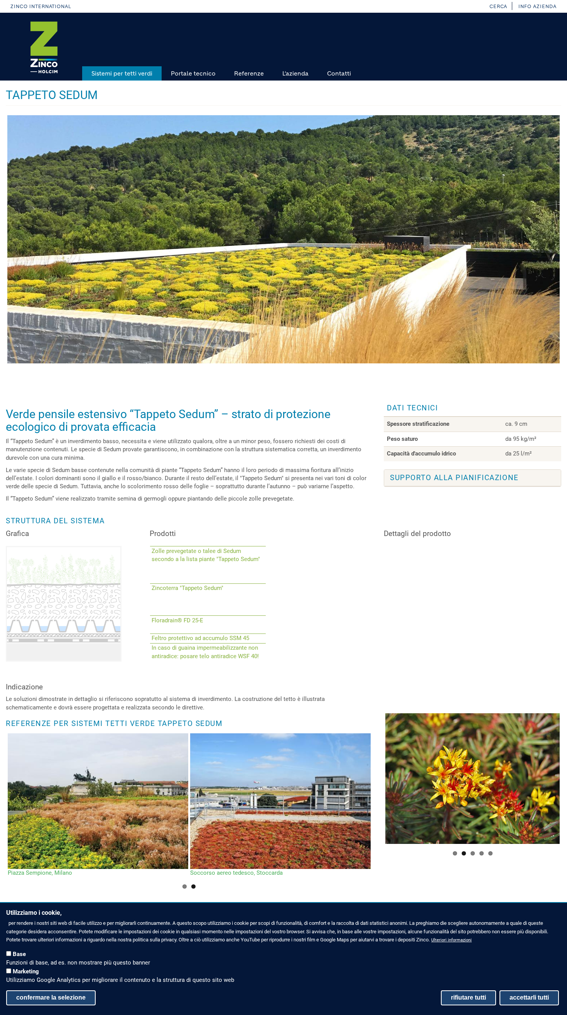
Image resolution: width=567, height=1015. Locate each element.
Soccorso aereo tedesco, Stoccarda (236, 872)
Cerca (498, 6)
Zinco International (40, 6)
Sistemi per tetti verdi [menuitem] (121, 73)
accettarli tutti (529, 997)
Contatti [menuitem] (339, 73)
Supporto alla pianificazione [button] (454, 477)
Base (19, 954)
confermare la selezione (51, 997)
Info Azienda (537, 6)
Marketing (26, 971)
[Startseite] (44, 47)
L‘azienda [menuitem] (295, 73)
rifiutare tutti (468, 997)
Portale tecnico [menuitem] (193, 73)
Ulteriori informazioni (451, 940)
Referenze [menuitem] (249, 73)
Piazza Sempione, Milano (40, 872)
